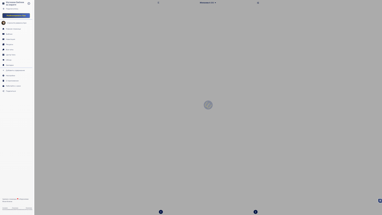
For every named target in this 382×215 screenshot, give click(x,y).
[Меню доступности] (380, 201)
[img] (29, 3)
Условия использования (7, 208)
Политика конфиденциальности (19, 208)
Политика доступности (30, 208)
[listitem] (16, 34)
